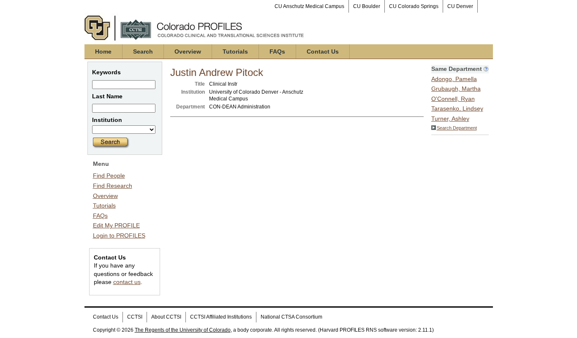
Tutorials (235, 51)
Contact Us (323, 51)
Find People (109, 175)
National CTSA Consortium (291, 317)
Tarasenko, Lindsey (457, 108)
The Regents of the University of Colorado (183, 330)
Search (143, 51)
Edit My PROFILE (116, 225)
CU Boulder (366, 6)
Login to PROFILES (119, 235)
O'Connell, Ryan (453, 98)
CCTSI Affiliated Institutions (221, 317)
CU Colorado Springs (413, 6)
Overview (187, 51)
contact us (127, 282)
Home (103, 51)
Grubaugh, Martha (456, 88)
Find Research (112, 185)
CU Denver (460, 6)
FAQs (277, 51)
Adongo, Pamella (454, 79)
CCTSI (134, 317)
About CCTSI (166, 317)
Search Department (457, 127)
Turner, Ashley (450, 118)
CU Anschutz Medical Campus (309, 6)
